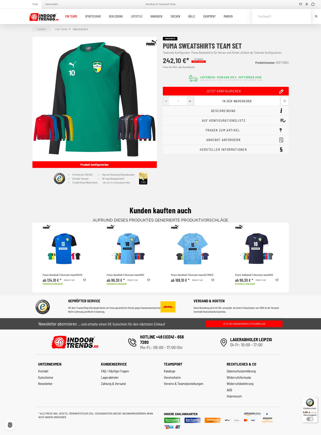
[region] (94, 102)
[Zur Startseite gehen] (44, 16)
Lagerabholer (110, 377)
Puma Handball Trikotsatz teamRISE (125, 274)
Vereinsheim (51, 4)
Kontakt (43, 371)
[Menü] (316, 399)
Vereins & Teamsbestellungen (183, 384)
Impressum (234, 396)
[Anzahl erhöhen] (190, 101)
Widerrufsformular (239, 377)
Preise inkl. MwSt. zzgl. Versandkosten (179, 67)
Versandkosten (104, 413)
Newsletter (45, 384)
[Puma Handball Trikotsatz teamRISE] (128, 248)
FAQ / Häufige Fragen (115, 371)
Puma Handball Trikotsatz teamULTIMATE (192, 274)
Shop (35, 4)
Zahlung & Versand (113, 384)
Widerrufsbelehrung (240, 384)
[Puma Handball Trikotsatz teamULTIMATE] (192, 248)
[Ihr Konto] (306, 4)
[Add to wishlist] (84, 279)
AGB (229, 390)
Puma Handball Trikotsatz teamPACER (62, 274)
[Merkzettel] (300, 4)
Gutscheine (45, 377)
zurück (41, 29)
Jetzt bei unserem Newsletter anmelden (244, 323)
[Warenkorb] (312, 4)
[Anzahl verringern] (166, 101)
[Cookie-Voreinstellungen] (10, 425)
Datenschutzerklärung (241, 371)
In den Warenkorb (237, 101)
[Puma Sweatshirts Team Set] (94, 99)
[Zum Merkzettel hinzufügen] (285, 101)
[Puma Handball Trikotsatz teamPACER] (64, 248)
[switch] (310, 419)
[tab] (226, 110)
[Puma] (151, 43)
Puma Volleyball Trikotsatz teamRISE (254, 274)
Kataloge (169, 371)
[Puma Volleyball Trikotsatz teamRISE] (257, 248)
